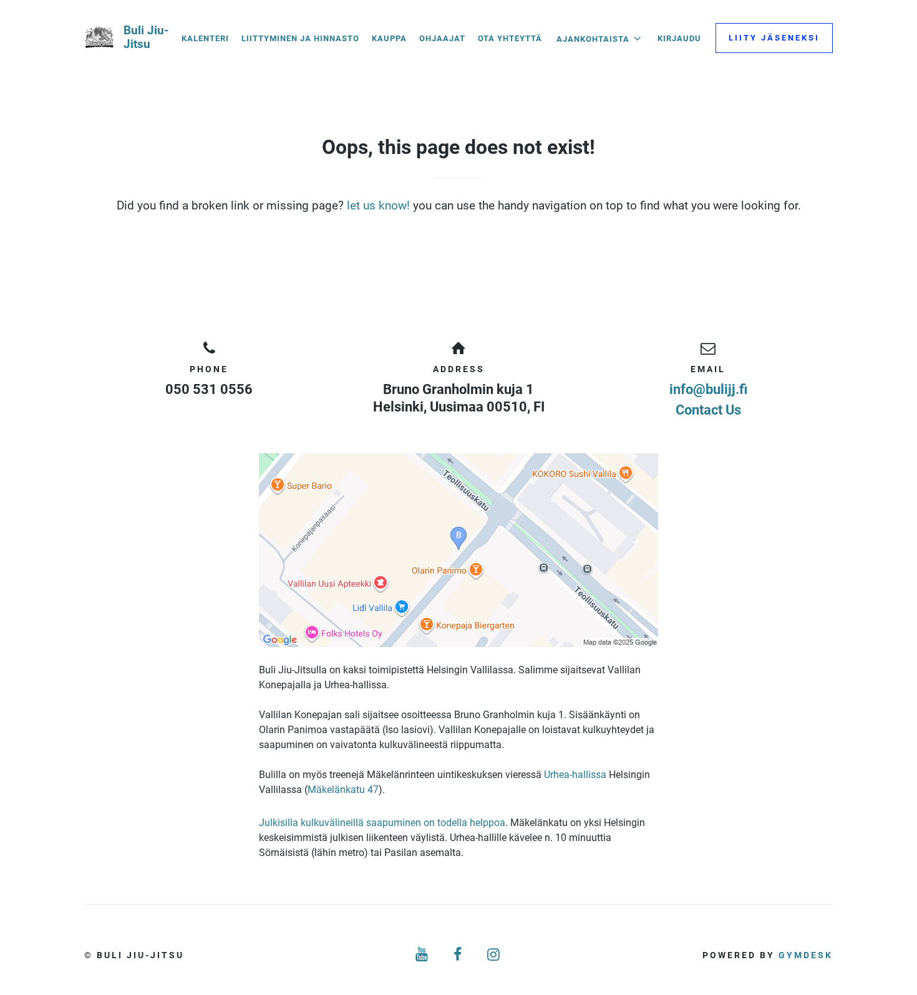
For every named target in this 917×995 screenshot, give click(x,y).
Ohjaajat (442, 38)
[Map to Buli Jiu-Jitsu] (458, 550)
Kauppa (389, 38)
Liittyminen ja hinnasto (300, 38)
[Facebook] (458, 955)
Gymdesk (806, 955)
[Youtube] (422, 955)
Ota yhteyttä (510, 38)
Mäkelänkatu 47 (343, 790)
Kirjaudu (679, 38)
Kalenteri (205, 38)
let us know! (378, 205)
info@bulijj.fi (708, 389)
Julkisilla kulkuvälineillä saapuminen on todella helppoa (382, 823)
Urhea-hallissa (575, 775)
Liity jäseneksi (774, 37)
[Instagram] (495, 955)
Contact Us (708, 410)
